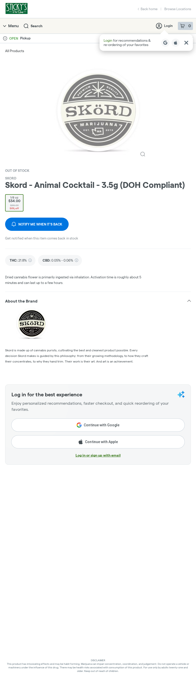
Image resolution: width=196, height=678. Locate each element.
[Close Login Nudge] (186, 42)
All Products (14, 51)
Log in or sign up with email (98, 455)
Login (168, 25)
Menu (13, 26)
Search (36, 26)
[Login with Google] (165, 43)
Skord (10, 178)
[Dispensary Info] (5, 38)
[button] (146, 42)
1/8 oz (14, 203)
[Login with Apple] (176, 43)
